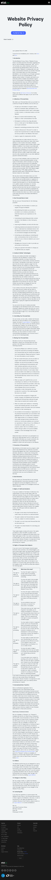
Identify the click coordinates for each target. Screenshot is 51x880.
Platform (19, 825)
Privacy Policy (22, 851)
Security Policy (20, 855)
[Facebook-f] (2, 870)
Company (35, 825)
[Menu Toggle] (49, 3)
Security (3, 848)
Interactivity (3, 842)
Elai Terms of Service (26, 93)
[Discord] (13, 870)
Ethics (2, 849)
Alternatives (19, 832)
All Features (3, 825)
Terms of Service (22, 853)
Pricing (18, 828)
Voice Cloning (4, 840)
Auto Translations (4, 836)
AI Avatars (3, 827)
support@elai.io (26, 322)
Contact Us (19, 849)
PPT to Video (4, 834)
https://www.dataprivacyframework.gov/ (25, 751)
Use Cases (19, 830)
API (18, 827)
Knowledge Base (20, 848)
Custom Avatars (4, 828)
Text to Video (4, 832)
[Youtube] (8, 870)
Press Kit (35, 830)
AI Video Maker (4, 838)
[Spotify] (15, 870)
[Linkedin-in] (10, 870)
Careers (34, 827)
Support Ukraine (4, 851)
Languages (3, 830)
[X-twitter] (5, 870)
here (38, 53)
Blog (34, 828)
